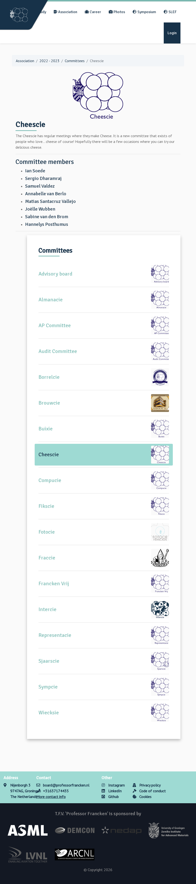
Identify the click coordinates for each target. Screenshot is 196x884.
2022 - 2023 (49, 60)
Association (67, 12)
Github (113, 796)
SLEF (172, 12)
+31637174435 (56, 790)
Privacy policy (149, 785)
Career (95, 12)
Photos (119, 12)
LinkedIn (114, 790)
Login (172, 33)
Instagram (116, 785)
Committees (75, 60)
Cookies (145, 796)
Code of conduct (152, 790)
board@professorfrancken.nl (66, 785)
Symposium (146, 12)
